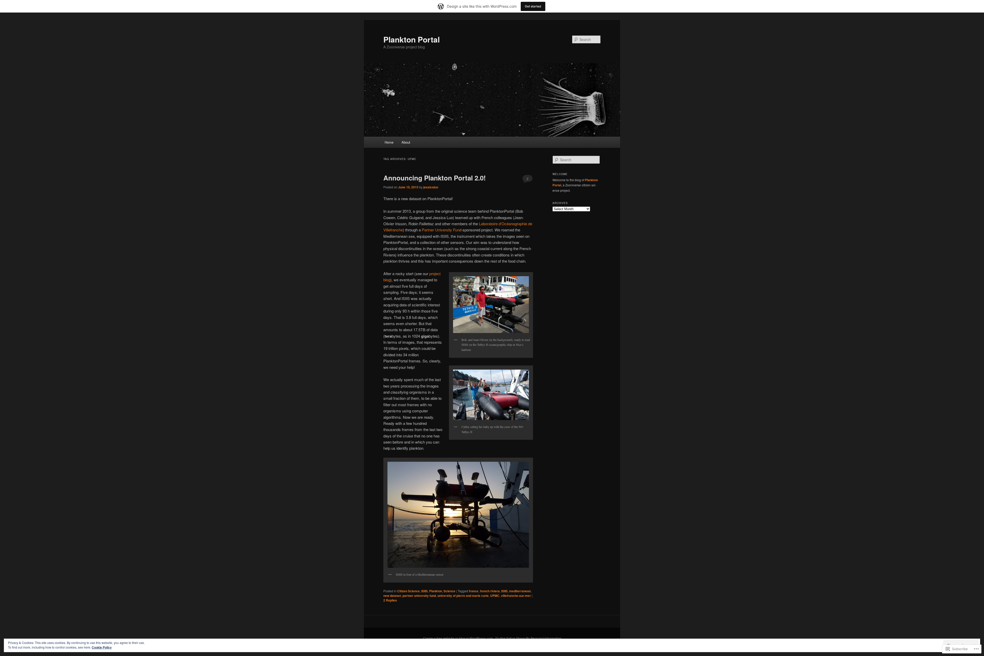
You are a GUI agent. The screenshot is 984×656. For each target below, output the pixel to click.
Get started (533, 6)
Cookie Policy (102, 647)
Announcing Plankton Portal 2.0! (434, 177)
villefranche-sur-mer (516, 595)
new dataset (392, 595)
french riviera (490, 591)
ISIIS (424, 591)
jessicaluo (430, 187)
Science (449, 591)
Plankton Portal (411, 39)
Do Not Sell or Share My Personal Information (528, 638)
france (473, 591)
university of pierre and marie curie (463, 595)
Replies (390, 600)
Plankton (435, 591)
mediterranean (520, 591)
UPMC (494, 595)
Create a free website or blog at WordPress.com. (458, 638)
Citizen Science (408, 591)
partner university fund (419, 595)
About (406, 142)
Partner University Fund (441, 229)
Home (389, 142)
